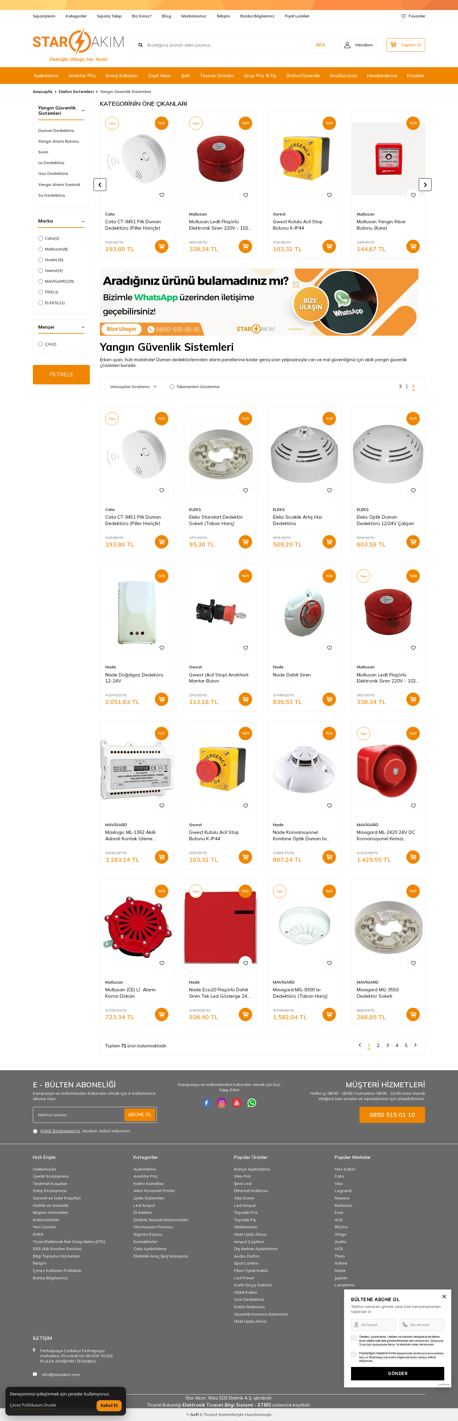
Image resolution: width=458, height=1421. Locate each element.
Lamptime (345, 1284)
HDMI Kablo (245, 1292)
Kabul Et (109, 1405)
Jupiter (341, 1277)
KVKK (38, 1234)
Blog (166, 15)
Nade (54, 259)
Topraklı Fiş (245, 1219)
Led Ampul (144, 1205)
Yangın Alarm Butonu (58, 141)
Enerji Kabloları (122, 76)
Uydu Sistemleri (148, 1197)
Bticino (341, 1226)
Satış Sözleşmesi (50, 1190)
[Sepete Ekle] (161, 246)
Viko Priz (242, 1176)
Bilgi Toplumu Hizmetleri (56, 1256)
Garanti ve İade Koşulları (57, 1197)
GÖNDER (397, 1373)
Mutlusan (56, 248)
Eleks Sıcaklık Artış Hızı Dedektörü (297, 520)
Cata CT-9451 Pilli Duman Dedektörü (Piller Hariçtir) (133, 225)
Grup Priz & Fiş (260, 76)
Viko (339, 1183)
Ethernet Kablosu (251, 1190)
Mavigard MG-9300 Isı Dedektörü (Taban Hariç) (300, 993)
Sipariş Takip (109, 15)
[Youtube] (237, 1103)
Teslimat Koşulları (50, 1183)
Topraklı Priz (246, 1212)
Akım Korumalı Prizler (154, 1190)
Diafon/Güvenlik (303, 76)
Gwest (54, 270)
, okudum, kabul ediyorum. (86, 1130)
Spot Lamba (246, 1263)
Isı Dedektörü (51, 162)
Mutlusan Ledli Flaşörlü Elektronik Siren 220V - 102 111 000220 (218, 225)
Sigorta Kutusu (147, 1234)
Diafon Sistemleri (76, 91)
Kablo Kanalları (148, 1183)
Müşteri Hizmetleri (50, 1212)
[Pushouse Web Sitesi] (443, 1384)
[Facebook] (207, 1103)
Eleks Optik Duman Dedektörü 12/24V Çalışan (385, 520)
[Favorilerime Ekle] (161, 194)
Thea (340, 1256)
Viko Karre (244, 1197)
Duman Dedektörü (56, 130)
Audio (340, 1241)
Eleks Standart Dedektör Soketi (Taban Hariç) (216, 520)
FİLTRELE (61, 374)
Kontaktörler (145, 1241)
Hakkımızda (44, 1169)
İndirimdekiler (46, 1219)
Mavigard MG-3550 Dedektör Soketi (378, 993)
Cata (52, 238)
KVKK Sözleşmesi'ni (60, 1130)
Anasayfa (42, 91)
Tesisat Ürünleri (217, 76)
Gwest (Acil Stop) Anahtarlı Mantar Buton (218, 678)
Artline (341, 1263)
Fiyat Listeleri (297, 15)
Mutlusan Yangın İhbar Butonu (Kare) (381, 225)
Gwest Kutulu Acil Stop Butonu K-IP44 (298, 225)
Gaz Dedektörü (53, 173)
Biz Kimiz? (142, 15)
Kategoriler (76, 15)
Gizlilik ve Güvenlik (50, 1205)
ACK (339, 1219)
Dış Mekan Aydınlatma (256, 1248)
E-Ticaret (208, 1414)
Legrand (343, 1190)
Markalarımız (194, 15)
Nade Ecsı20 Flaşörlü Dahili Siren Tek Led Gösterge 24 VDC (218, 993)
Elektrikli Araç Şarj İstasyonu (160, 1256)
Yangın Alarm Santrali (59, 184)
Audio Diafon (247, 1256)
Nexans (342, 1197)
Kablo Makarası (249, 1306)
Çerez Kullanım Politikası (57, 1270)
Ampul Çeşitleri (249, 1241)
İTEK (51, 291)
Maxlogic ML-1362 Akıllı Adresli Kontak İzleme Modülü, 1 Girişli (130, 835)
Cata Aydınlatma (149, 1248)
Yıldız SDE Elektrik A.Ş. (230, 1398)
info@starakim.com (61, 1374)
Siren (43, 151)
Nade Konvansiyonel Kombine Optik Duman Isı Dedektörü (300, 835)
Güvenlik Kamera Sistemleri (261, 1314)
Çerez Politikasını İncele (33, 1405)
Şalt (185, 76)
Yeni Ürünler (44, 1226)
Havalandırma (382, 76)
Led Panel (244, 1277)
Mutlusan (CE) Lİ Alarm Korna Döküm (130, 993)
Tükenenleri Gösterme (198, 386)
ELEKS (55, 302)
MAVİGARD (59, 281)
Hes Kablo (345, 1169)
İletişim (223, 15)
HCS (339, 1248)
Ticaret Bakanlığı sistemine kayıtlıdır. (229, 1405)
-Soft (193, 1414)
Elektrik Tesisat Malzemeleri (160, 1219)
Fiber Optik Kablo (251, 1270)
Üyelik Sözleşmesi (51, 1176)
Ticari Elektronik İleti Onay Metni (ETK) (69, 1241)
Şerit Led (242, 1183)
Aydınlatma (46, 76)
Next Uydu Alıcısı (250, 1234)
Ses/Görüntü (343, 76)
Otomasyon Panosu (153, 1226)
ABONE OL (140, 1114)
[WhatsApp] (252, 1103)
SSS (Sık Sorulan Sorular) (57, 1248)
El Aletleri (142, 1212)
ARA (320, 45)
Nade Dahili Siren (292, 675)
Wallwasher (245, 1226)
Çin (50, 343)
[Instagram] (222, 1103)
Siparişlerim (44, 15)
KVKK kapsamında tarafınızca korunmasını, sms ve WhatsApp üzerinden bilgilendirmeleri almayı (401, 1355)
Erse (339, 1212)
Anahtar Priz (82, 76)
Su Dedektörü (51, 195)
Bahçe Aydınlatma (252, 1169)
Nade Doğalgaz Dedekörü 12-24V (134, 678)
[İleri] (415, 1046)
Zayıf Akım (159, 76)
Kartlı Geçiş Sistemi (253, 1284)
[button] (100, 184)
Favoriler (417, 15)
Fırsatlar (415, 76)
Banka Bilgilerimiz (257, 15)
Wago (341, 1234)
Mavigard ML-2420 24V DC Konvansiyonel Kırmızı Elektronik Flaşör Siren (386, 835)
